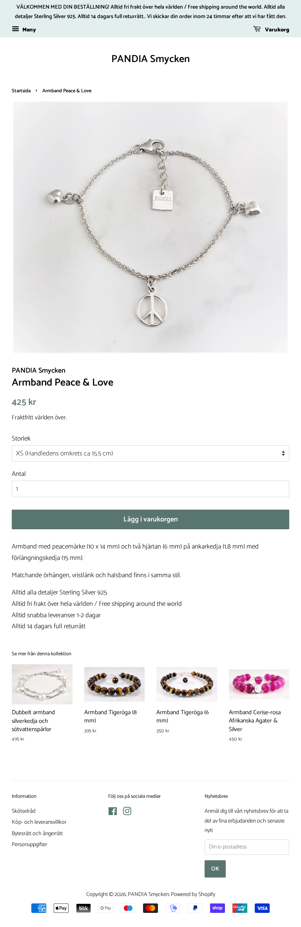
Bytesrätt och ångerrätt (37, 833)
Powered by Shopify (193, 894)
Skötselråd (23, 811)
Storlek (21, 438)
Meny (28, 30)
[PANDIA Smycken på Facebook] (112, 813)
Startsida (21, 91)
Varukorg (276, 30)
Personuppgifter (29, 844)
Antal (19, 473)
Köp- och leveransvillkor (39, 822)
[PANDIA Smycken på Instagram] (127, 813)
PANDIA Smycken (150, 59)
